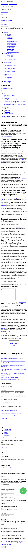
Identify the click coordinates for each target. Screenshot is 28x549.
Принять (3, 547)
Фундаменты (7, 102)
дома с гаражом (10, 47)
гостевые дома (10, 49)
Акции (5, 432)
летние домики (10, 50)
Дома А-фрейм (7, 81)
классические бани (11, 67)
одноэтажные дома (11, 40)
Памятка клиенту (20, 104)
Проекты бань (7, 429)
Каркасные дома (8, 53)
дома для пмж (10, 56)
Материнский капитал (20, 102)
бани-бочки (9, 77)
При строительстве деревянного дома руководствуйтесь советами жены (10, 357)
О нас (5, 99)
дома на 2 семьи (11, 46)
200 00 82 (4, 12)
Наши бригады (11, 101)
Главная (6, 32)
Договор (6, 104)
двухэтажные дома (11, 43)
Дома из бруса (7, 34)
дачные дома (10, 37)
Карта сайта (4, 418)
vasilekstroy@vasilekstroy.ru (7, 20)
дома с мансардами (11, 44)
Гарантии (17, 101)
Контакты (6, 435)
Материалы (23, 101)
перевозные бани (11, 75)
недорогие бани (11, 68)
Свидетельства (12, 104)
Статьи (14, 105)
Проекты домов (8, 427)
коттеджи (9, 35)
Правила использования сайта (8, 415)
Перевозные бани (8, 74)
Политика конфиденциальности (9, 410)
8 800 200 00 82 (14, 344)
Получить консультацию (7, 136)
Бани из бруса (7, 62)
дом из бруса (4, 328)
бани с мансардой (11, 65)
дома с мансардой (11, 59)
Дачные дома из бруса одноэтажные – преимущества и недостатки (10, 378)
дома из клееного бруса (13, 52)
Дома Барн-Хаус (8, 83)
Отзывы (10, 105)
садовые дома (10, 38)
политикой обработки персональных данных (12, 543)
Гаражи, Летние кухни (9, 78)
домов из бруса (22, 302)
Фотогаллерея (7, 430)
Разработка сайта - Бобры (7, 468)
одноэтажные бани (11, 64)
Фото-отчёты (11, 95)
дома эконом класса (12, 41)
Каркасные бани (8, 72)
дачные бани (10, 70)
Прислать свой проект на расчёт (5, 23)
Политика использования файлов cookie (11, 413)
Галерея (6, 95)
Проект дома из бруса (20, 178)
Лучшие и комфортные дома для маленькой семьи (13, 369)
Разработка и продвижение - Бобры (10, 437)
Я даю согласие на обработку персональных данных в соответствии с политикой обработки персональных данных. (13, 396)
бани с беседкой (11, 71)
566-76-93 (13, 4)
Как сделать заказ (11, 99)
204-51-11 (4, 4)
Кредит (12, 102)
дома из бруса (18, 227)
